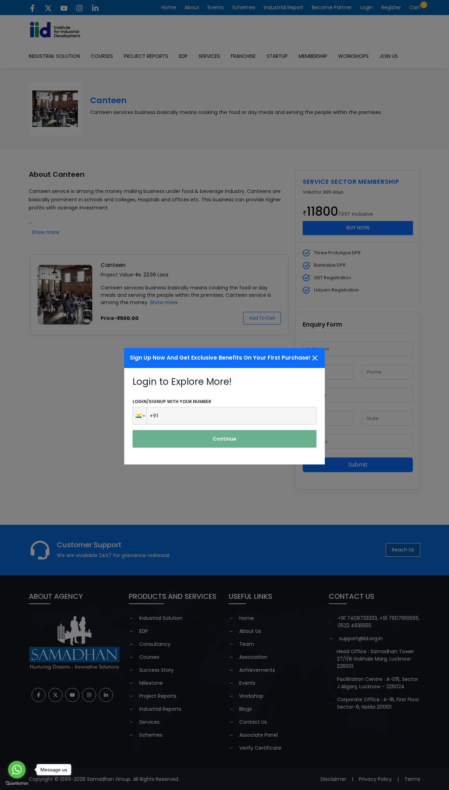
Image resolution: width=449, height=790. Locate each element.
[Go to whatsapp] (17, 769)
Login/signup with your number (172, 401)
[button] (139, 415)
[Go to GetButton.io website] (17, 783)
